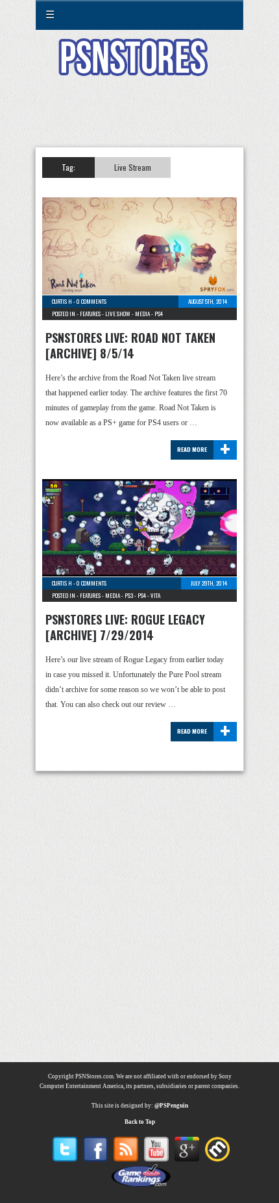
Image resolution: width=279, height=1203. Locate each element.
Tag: (68, 167)
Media (142, 313)
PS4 (158, 313)
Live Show (117, 313)
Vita (155, 595)
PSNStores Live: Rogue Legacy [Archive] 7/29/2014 (125, 627)
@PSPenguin (171, 1105)
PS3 (129, 595)
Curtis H (62, 301)
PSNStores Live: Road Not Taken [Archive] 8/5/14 (130, 345)
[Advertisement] (139, 119)
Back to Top (140, 1122)
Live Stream (132, 167)
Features (90, 313)
